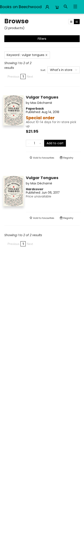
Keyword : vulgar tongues (25, 55)
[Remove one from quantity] (28, 143)
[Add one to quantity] (40, 143)
